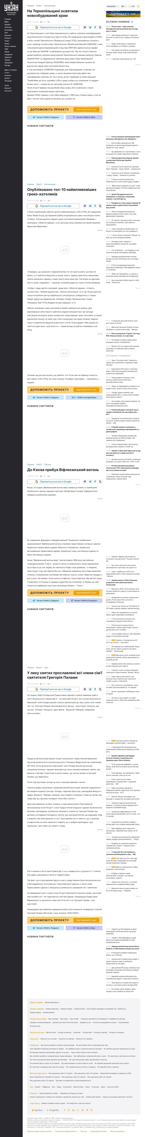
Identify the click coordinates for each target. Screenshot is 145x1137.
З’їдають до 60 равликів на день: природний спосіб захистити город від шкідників (121, 931)
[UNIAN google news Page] (78, 1110)
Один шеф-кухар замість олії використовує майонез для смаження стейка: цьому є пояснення (121, 679)
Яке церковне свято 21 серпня (60, 1073)
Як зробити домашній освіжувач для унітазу (112, 1063)
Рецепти (33, 1093)
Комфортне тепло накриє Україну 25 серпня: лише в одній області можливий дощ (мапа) (123, 205)
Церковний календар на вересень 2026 (115, 1073)
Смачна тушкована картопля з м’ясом (117, 1097)
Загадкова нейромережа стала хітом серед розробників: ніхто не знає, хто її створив (123, 814)
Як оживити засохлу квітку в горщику (81, 1067)
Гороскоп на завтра (66, 1039)
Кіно (53, 1087)
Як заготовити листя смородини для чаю (92, 1045)
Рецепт (37, 1087)
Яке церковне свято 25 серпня (99, 1077)
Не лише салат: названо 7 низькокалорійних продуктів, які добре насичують (121, 244)
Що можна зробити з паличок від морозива (57, 1045)
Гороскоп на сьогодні (48, 1039)
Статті (7, 73)
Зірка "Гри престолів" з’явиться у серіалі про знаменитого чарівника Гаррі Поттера (122, 362)
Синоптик (77, 1032)
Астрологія (67, 1087)
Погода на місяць (64, 1032)
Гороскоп (34, 1039)
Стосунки (95, 1087)
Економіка (8, 30)
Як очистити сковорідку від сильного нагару (47, 1067)
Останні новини (118, 21)
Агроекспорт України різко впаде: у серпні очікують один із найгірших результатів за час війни (122, 961)
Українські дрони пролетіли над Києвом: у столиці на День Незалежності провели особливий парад (122, 805)
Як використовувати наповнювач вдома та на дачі (49, 1052)
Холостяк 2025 (113, 1087)
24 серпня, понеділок (118, 355)
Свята (87, 1087)
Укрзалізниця (123, 1022)
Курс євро (64, 1019)
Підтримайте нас (123, 14)
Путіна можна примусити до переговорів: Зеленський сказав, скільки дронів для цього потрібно (122, 627)
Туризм (7, 60)
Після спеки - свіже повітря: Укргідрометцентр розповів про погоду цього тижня (122, 29)
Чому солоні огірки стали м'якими (84, 1052)
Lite (31, 1087)
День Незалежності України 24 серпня (45, 1077)
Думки (7, 78)
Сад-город (35, 1103)
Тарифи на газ (85, 1022)
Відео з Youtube (11, 70)
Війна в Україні (36, 1002)
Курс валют (74, 1019)
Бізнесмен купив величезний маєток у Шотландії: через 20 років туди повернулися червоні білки (123, 476)
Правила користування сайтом (39, 1131)
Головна (8, 19)
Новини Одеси (35, 1012)
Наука (7, 44)
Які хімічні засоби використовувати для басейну (48, 1060)
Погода (7, 65)
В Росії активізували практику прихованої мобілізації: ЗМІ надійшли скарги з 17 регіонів (123, 267)
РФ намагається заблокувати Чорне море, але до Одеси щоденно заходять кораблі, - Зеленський (123, 649)
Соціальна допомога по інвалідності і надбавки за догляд (103, 1019)
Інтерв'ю (8, 75)
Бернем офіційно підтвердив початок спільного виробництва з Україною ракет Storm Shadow (120, 758)
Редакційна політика (99, 1131)
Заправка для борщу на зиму (71, 1093)
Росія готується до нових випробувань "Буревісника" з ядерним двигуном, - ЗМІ (121, 781)
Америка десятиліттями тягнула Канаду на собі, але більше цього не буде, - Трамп (123, 259)
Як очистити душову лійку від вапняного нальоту (88, 1060)
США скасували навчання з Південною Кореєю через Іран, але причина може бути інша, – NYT (123, 790)
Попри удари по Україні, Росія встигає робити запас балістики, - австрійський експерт (120, 380)
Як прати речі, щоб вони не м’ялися (121, 1056)
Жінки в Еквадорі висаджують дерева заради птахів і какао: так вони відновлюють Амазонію (121, 214)
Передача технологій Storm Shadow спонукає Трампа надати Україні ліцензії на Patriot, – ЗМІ (123, 420)
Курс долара (53, 1019)
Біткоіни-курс (35, 1026)
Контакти (8, 91)
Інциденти (8, 54)
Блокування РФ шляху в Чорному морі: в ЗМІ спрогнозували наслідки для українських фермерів (122, 371)
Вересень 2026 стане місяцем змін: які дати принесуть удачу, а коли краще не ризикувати (122, 591)
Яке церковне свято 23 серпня (42, 1080)
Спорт (7, 41)
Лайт (6, 49)
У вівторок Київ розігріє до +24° (123, 59)
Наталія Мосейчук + (52, 1002)
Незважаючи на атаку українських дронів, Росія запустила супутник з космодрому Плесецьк (122, 599)
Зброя (7, 52)
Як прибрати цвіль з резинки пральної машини (84, 1049)
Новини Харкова (52, 1009)
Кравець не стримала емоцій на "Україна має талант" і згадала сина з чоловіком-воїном (121, 845)
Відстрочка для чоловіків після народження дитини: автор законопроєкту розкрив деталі (123, 657)
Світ (6, 33)
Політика (8, 27)
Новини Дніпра (48, 1012)
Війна (7, 22)
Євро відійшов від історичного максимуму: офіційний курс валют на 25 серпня (121, 830)
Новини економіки (38, 1019)
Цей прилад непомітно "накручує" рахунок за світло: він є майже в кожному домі (122, 37)
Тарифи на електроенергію (40, 1022)
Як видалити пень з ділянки (108, 1067)
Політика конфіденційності (66, 1131)
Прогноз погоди (37, 1032)
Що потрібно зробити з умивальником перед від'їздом (51, 1056)
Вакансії (8, 88)
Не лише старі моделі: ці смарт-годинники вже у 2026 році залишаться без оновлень (123, 700)
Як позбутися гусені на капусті (79, 1103)
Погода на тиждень (116, 1032)
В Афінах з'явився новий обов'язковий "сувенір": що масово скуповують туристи (119, 875)
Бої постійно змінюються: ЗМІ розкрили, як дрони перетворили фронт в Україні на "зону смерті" (122, 145)
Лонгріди (8, 81)
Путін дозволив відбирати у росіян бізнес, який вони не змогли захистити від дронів (122, 766)
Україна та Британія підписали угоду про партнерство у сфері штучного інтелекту (123, 453)
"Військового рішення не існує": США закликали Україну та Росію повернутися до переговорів (123, 188)
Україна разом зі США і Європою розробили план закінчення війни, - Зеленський (121, 582)
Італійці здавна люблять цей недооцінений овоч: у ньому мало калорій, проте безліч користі (122, 395)
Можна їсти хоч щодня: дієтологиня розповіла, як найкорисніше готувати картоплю (122, 348)
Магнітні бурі (51, 1032)
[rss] (91, 1110)
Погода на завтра (100, 1032)
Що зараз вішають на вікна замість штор (77, 1063)
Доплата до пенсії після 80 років (65, 1022)
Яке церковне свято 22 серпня (74, 1077)
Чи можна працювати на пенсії (104, 1022)
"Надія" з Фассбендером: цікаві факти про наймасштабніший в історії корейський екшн (121, 940)
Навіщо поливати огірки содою (53, 1103)
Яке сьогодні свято (38, 1073)
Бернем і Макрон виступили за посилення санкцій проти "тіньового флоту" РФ (122, 559)
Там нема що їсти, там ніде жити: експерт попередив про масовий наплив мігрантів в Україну (121, 860)
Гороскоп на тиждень (84, 1039)
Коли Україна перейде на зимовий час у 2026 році (106, 1009)
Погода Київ (87, 1032)
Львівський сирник (93, 1097)
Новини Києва (79, 1009)
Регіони (8, 38)
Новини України (37, 1009)
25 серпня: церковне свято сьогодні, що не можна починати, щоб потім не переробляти (123, 222)
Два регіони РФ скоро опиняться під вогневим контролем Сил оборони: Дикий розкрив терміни (123, 970)
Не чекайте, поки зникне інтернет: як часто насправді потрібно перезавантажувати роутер (123, 403)
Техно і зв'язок (10, 46)
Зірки (103, 1087)
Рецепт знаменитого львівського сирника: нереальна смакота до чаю (57, 1097)
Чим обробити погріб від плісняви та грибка (47, 1049)
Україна (7, 24)
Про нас (84, 1131)
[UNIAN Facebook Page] (64, 1110)
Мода (59, 1087)
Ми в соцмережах (117, 1131)
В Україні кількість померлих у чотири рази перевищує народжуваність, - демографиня (123, 429)
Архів (7, 85)
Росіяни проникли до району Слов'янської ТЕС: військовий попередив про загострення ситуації (122, 468)
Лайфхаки (34, 1045)
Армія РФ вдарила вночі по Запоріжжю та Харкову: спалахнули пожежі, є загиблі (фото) (120, 196)
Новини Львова (66, 1009)
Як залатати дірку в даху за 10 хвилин (44, 1063)
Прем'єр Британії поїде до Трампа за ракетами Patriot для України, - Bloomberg (122, 160)
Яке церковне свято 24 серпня (86, 1073)
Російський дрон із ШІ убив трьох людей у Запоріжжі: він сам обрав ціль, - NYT (122, 412)
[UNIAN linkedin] (73, 1110)
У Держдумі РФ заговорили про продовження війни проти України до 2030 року (122, 749)
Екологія (8, 35)
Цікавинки (8, 63)
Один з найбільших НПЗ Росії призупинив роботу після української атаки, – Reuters (123, 574)
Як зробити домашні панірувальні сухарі (119, 1049)
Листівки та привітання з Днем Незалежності (73, 1080)
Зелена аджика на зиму (48, 1093)
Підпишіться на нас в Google (55, 27)
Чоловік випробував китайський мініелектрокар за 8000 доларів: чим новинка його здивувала (121, 438)
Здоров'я (8, 57)
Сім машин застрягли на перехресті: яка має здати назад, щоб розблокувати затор (123, 52)
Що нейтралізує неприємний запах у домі (90, 1056)
